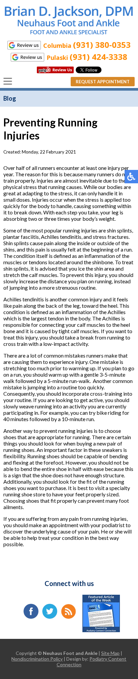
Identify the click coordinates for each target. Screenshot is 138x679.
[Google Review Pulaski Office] (27, 57)
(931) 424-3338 (98, 56)
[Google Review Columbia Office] (24, 45)
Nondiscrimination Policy (37, 659)
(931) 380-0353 (102, 44)
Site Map (110, 653)
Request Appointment (103, 81)
